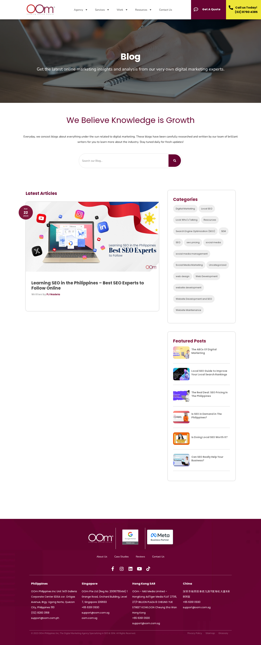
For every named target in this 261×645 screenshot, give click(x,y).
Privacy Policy (194, 633)
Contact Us (165, 10)
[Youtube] (139, 568)
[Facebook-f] (112, 568)
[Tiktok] (148, 568)
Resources (141, 10)
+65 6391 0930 (90, 607)
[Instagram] (121, 568)
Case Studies (121, 556)
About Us (102, 556)
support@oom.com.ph (45, 618)
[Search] (174, 160)
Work (120, 10)
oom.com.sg (89, 618)
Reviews (140, 556)
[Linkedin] (130, 568)
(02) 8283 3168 (40, 612)
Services (100, 10)
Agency (78, 10)
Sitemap (210, 633)
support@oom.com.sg (95, 612)
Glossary (223, 633)
